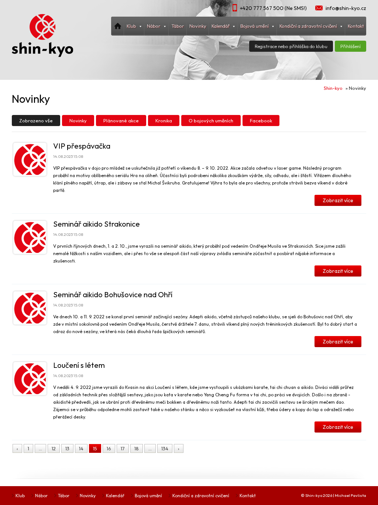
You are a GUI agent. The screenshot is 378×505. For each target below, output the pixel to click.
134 (164, 448)
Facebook (261, 120)
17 (123, 448)
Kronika (163, 120)
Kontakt (356, 26)
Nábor (41, 495)
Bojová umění (148, 495)
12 (54, 448)
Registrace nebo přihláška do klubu (291, 46)
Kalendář (115, 495)
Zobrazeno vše (36, 120)
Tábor (177, 26)
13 (67, 448)
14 (81, 448)
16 (109, 448)
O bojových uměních (211, 120)
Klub (20, 495)
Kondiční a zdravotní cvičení (200, 495)
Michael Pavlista (350, 495)
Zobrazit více (338, 200)
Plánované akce (121, 120)
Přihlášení (350, 46)
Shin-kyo (333, 88)
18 (136, 448)
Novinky (197, 26)
